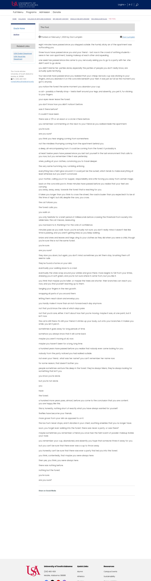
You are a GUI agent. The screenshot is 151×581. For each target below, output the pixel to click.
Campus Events (110, 571)
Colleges (22, 19)
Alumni (80, 571)
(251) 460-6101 (50, 571)
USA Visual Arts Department (19, 57)
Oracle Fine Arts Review (79, 19)
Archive (16, 35)
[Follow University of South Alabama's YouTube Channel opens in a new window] (58, 578)
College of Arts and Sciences (39, 19)
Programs (31, 12)
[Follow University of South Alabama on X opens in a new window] (52, 578)
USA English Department (23, 53)
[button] (137, 4)
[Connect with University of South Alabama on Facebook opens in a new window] (46, 578)
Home (14, 19)
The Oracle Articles (99, 19)
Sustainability (109, 576)
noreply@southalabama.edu (22, 81)
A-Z (130, 4)
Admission (44, 12)
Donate (57, 12)
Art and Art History (61, 19)
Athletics (80, 576)
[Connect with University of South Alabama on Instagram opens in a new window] (64, 578)
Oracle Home (19, 28)
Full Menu (18, 12)
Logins (121, 4)
